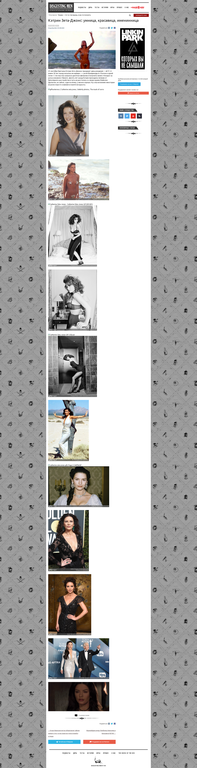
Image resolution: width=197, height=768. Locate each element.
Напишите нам (141, 15)
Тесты (97, 7)
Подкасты (82, 7)
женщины (51, 25)
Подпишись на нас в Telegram (129, 84)
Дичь (90, 7)
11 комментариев (83, 715)
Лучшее (119, 7)
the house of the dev (137, 7)
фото (57, 25)
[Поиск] (130, 15)
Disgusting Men (52, 28)
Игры (112, 7)
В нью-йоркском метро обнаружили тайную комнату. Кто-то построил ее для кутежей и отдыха (64, 733)
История (105, 7)
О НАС (127, 7)
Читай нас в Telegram (66, 741)
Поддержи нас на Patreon (100, 741)
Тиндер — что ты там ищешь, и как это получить (74, 15)
